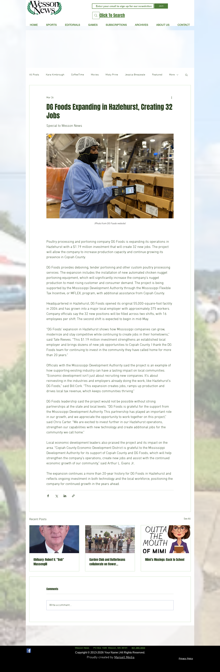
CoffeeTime (77, 74)
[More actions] (171, 98)
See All (187, 518)
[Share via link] (73, 495)
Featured (157, 74)
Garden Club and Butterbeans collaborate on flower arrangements (107, 561)
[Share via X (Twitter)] (56, 495)
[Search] (96, 15)
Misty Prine (112, 74)
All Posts (34, 74)
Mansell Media (124, 657)
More (172, 74)
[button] (72, 24)
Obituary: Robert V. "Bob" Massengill (49, 561)
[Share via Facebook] (48, 495)
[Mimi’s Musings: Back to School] (166, 539)
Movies (95, 74)
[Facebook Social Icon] (29, 650)
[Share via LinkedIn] (65, 495)
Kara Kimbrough (55, 74)
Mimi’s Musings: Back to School (164, 559)
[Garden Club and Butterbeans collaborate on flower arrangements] (110, 539)
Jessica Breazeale (135, 74)
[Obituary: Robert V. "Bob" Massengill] (54, 539)
